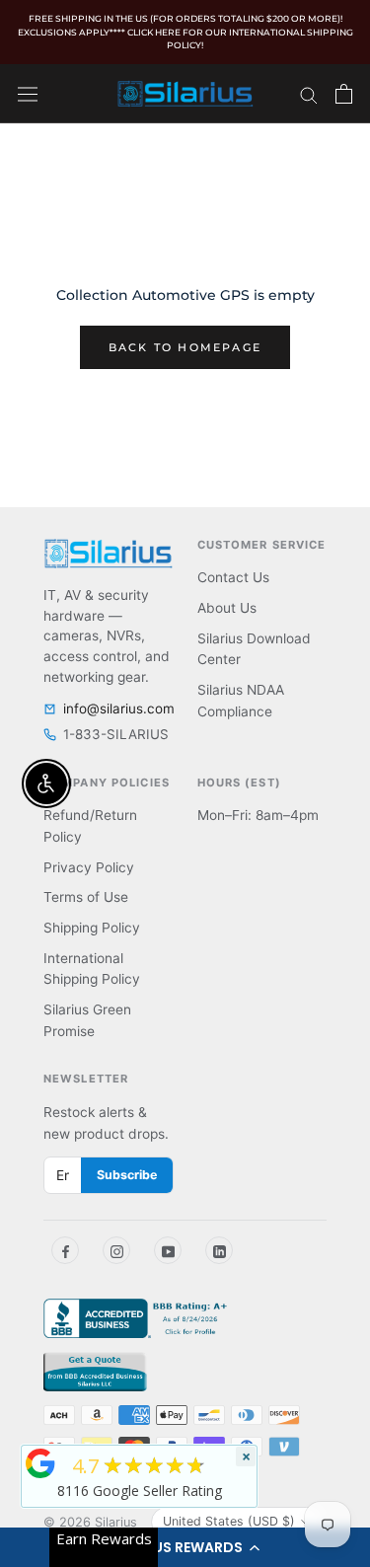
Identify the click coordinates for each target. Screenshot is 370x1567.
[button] (185, 1547)
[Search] (309, 94)
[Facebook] (65, 1250)
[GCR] (40, 1463)
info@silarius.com (118, 708)
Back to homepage (185, 347)
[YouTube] (168, 1250)
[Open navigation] (27, 93)
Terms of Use (85, 897)
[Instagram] (116, 1250)
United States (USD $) (229, 1521)
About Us (227, 608)
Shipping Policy (91, 927)
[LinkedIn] (219, 1250)
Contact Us (233, 577)
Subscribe (127, 1174)
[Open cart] (343, 94)
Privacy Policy (88, 867)
